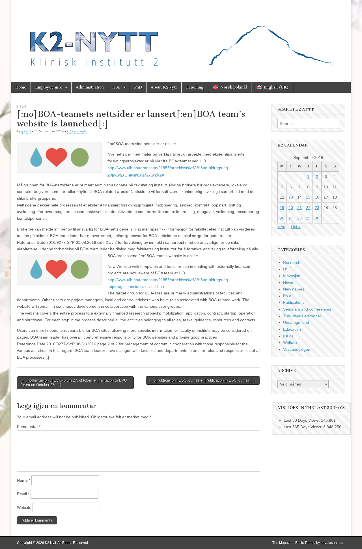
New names (293, 289)
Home (21, 87)
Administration (90, 87)
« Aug (282, 226)
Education (292, 329)
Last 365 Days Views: (303, 427)
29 (308, 218)
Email (23, 494)
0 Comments (77, 131)
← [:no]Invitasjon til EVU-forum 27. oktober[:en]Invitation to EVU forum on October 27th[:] (74, 382)
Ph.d (287, 296)
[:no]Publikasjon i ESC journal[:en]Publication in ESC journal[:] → (203, 380)
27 (290, 218)
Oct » (296, 226)
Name (23, 480)
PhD (138, 87)
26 (282, 218)
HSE (117, 87)
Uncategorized (296, 322)
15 (308, 197)
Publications (294, 302)
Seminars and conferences (307, 309)
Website (24, 507)
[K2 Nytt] (181, 37)
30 (317, 218)
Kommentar (28, 426)
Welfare (290, 342)
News (21, 106)
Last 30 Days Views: (302, 420)
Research (291, 262)
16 (317, 197)
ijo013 (26, 131)
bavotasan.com (332, 543)
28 (299, 218)
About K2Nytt (164, 87)
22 (308, 207)
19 (282, 207)
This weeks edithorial (302, 316)
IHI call (289, 336)
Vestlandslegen (296, 349)
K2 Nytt (50, 543)
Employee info (48, 87)
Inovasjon (291, 276)
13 (290, 197)
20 (290, 207)
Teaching (195, 87)
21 (299, 207)
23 (317, 207)
